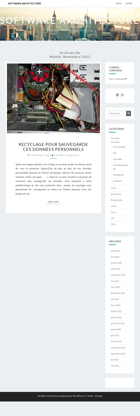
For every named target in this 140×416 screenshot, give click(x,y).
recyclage (117, 159)
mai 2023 (115, 281)
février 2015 (116, 341)
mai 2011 (115, 365)
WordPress (78, 396)
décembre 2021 (118, 323)
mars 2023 (115, 287)
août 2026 (115, 250)
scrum (113, 206)
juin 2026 (115, 256)
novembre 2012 (118, 347)
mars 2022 (115, 305)
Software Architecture (24, 3)
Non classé (116, 194)
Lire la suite (54, 201)
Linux (113, 188)
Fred (56, 155)
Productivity (116, 200)
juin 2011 (115, 359)
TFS (112, 218)
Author (129, 3)
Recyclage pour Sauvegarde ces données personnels (53, 147)
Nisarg (98, 396)
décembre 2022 (118, 293)
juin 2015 (115, 335)
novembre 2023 (118, 275)
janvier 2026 (116, 262)
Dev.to (118, 3)
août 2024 (115, 268)
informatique (119, 146)
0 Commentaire (71, 155)
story (113, 212)
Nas (114, 153)
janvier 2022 (116, 317)
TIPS (113, 224)
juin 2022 (115, 299)
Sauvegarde (118, 174)
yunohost (117, 180)
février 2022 (116, 311)
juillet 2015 (116, 329)
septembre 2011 (118, 353)
